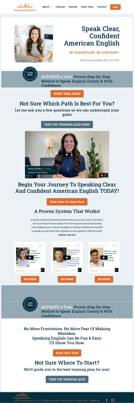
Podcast (60, 7)
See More (30, 279)
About (46, 7)
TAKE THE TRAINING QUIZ (67, 379)
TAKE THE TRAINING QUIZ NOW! (67, 124)
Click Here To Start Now (67, 202)
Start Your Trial (67, 353)
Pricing (73, 7)
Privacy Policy (82, 400)
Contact (102, 7)
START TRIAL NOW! (67, 94)
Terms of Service (67, 400)
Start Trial (87, 7)
